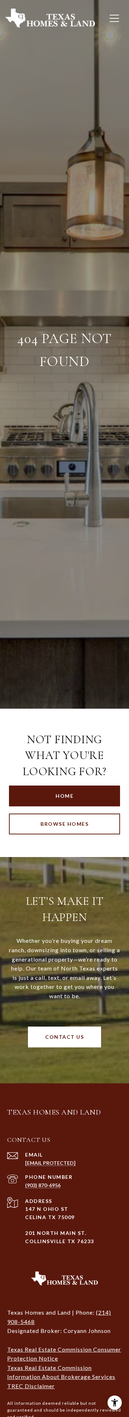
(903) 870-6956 (43, 1185)
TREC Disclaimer (31, 1386)
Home (64, 796)
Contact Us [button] (64, 1037)
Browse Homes (64, 824)
